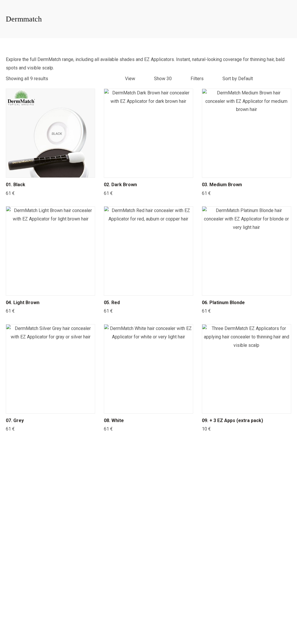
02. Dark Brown (120, 184)
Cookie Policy (175, 629)
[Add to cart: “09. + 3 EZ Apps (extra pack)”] (246, 407)
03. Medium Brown (222, 184)
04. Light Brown (22, 302)
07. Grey (15, 420)
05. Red (112, 302)
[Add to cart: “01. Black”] (50, 172)
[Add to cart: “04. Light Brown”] (50, 290)
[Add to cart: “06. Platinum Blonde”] (246, 290)
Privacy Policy (122, 629)
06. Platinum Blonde (223, 302)
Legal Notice (149, 629)
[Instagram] (35, 481)
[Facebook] (19, 481)
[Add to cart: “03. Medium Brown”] (246, 172)
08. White (114, 420)
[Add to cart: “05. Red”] (148, 290)
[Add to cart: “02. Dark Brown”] (148, 172)
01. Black (15, 184)
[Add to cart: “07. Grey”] (50, 407)
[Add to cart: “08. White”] (148, 407)
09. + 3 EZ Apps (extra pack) (232, 420)
